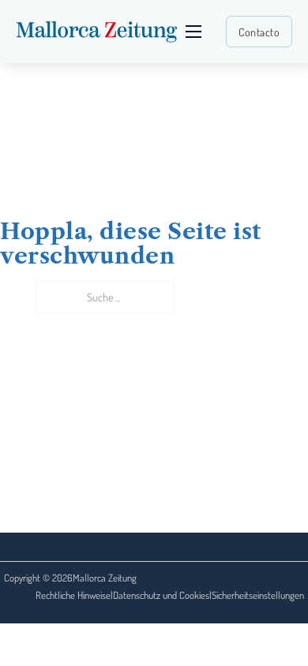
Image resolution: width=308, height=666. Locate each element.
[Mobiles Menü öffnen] (193, 31)
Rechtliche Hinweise (73, 595)
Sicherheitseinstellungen (258, 595)
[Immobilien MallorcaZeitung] (97, 31)
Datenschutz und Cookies (161, 595)
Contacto (259, 31)
